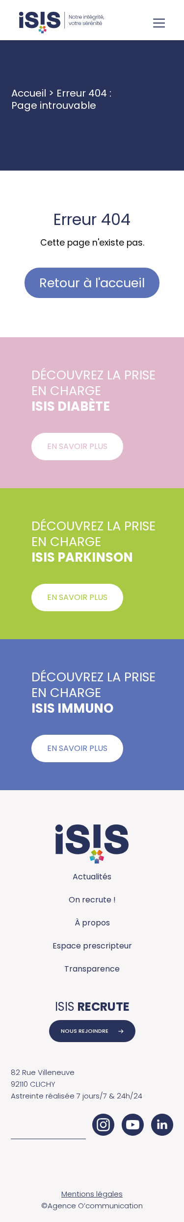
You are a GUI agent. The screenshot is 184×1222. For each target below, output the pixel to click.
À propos (92, 922)
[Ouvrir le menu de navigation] (159, 24)
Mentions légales (92, 1194)
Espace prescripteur (92, 945)
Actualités (92, 876)
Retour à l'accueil (92, 283)
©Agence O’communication (92, 1205)
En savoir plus (77, 446)
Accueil (28, 93)
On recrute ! (92, 899)
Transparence (92, 968)
